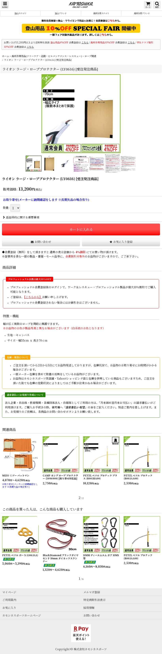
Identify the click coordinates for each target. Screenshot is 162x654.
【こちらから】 (33, 297)
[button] (5, 5)
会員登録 (10, 252)
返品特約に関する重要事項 (22, 217)
